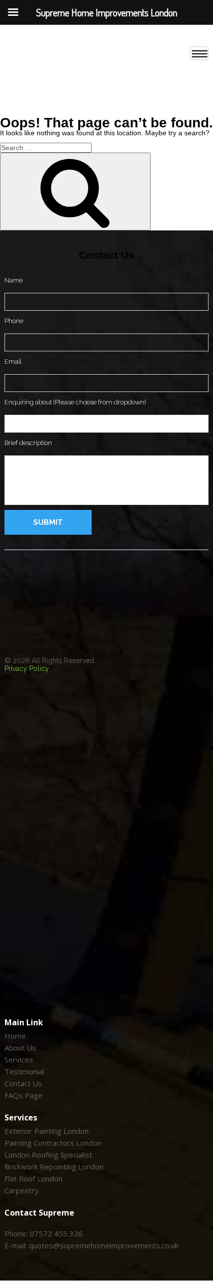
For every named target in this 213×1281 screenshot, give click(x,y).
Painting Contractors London (53, 1143)
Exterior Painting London (46, 1131)
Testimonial (24, 1071)
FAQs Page (23, 1095)
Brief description (28, 442)
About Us (20, 1048)
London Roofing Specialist (48, 1155)
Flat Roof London (33, 1178)
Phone (13, 321)
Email (13, 361)
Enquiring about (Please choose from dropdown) (75, 402)
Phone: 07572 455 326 (43, 1233)
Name (13, 280)
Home (15, 1036)
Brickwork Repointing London (54, 1167)
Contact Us (23, 1083)
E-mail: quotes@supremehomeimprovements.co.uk (91, 1245)
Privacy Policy (26, 668)
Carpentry (21, 1190)
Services (18, 1060)
